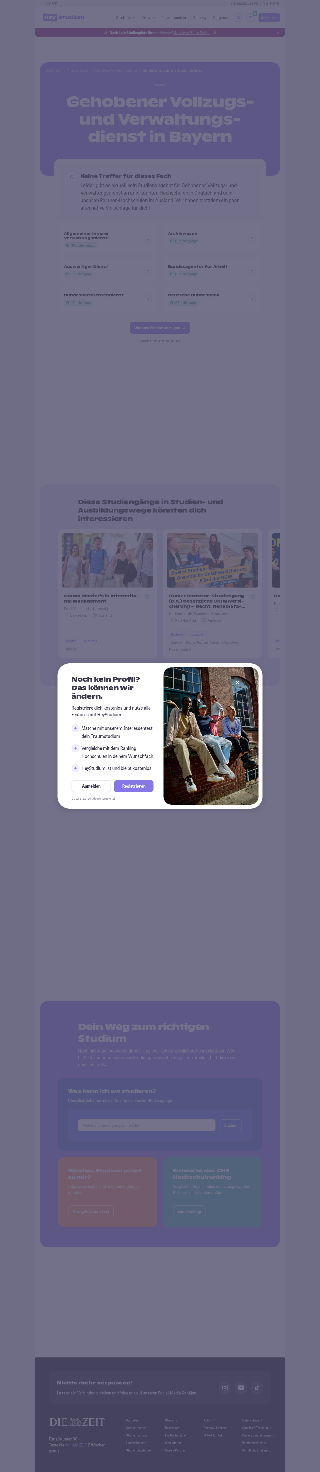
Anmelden (91, 786)
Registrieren (134, 786)
